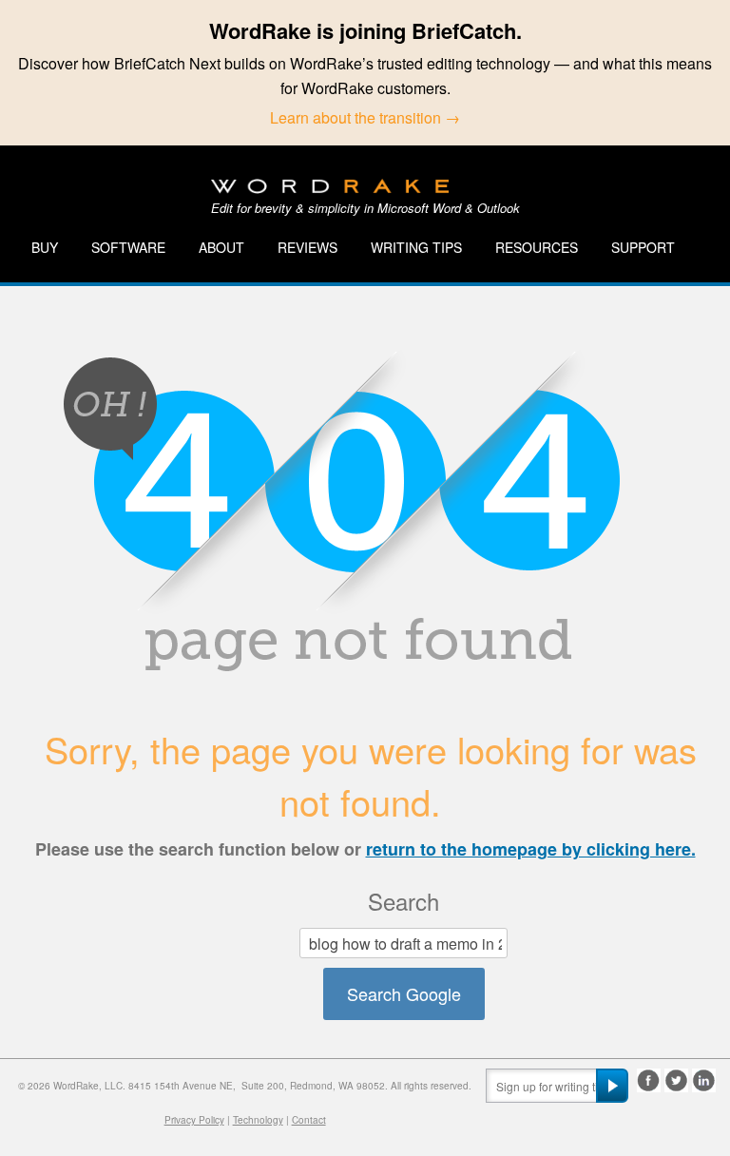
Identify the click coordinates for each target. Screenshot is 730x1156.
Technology (258, 1120)
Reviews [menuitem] (307, 247)
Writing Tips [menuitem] (416, 247)
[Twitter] (676, 1080)
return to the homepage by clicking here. (531, 849)
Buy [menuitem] (44, 247)
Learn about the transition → (365, 117)
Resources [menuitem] (536, 247)
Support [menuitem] (643, 247)
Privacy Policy (194, 1120)
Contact (309, 1120)
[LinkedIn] (704, 1080)
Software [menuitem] (128, 247)
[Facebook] (649, 1080)
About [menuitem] (221, 247)
